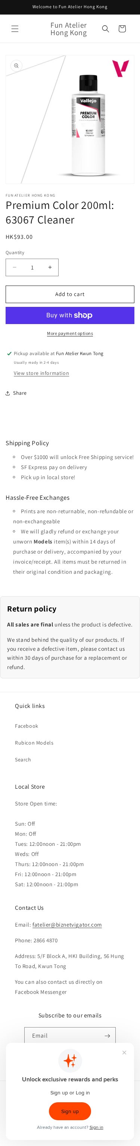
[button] (15, 29)
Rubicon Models (34, 742)
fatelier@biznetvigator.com (67, 924)
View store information (41, 373)
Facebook (26, 726)
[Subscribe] (107, 1036)
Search (23, 759)
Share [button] (20, 392)
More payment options (70, 333)
